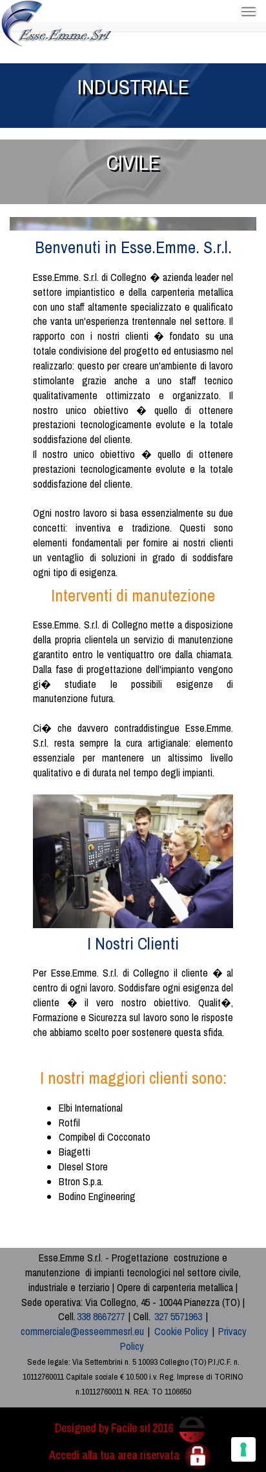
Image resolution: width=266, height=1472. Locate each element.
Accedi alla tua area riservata (115, 1455)
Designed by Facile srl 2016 (115, 1428)
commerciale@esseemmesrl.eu (82, 1331)
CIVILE (133, 162)
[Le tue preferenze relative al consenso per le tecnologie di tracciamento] (243, 1449)
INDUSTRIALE (133, 87)
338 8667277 (101, 1316)
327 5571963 (178, 1316)
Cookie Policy (181, 1331)
